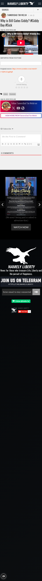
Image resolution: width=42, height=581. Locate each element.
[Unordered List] (16, 143)
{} (28, 144)
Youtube (12, 94)
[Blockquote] (19, 143)
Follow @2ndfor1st (22, 301)
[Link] (25, 143)
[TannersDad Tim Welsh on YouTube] (31, 15)
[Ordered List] (13, 143)
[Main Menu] (2, 3)
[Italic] (5, 143)
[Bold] (2, 143)
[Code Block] (22, 143)
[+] (30, 144)
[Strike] (11, 143)
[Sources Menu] (39, 3)
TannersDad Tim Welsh (16, 15)
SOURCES (5, 9)
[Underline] (8, 143)
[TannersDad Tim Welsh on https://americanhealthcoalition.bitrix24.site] (33, 15)
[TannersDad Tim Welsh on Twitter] (29, 15)
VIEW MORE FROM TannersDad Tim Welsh (21, 116)
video (6, 94)
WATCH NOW (21, 227)
